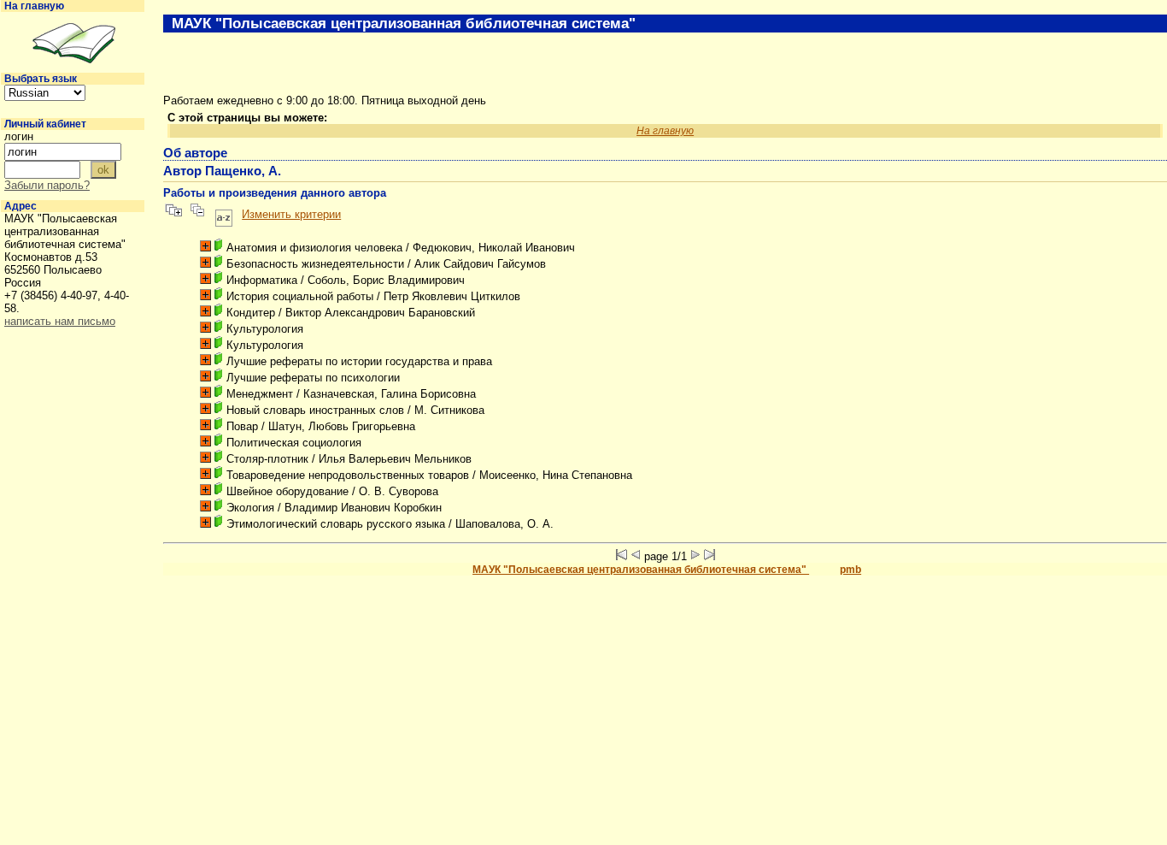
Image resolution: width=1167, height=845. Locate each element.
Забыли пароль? (47, 185)
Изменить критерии (291, 214)
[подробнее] (205, 245)
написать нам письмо (59, 321)
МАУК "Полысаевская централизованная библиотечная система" (640, 570)
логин (18, 136)
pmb (850, 570)
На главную (34, 6)
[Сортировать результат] (224, 214)
